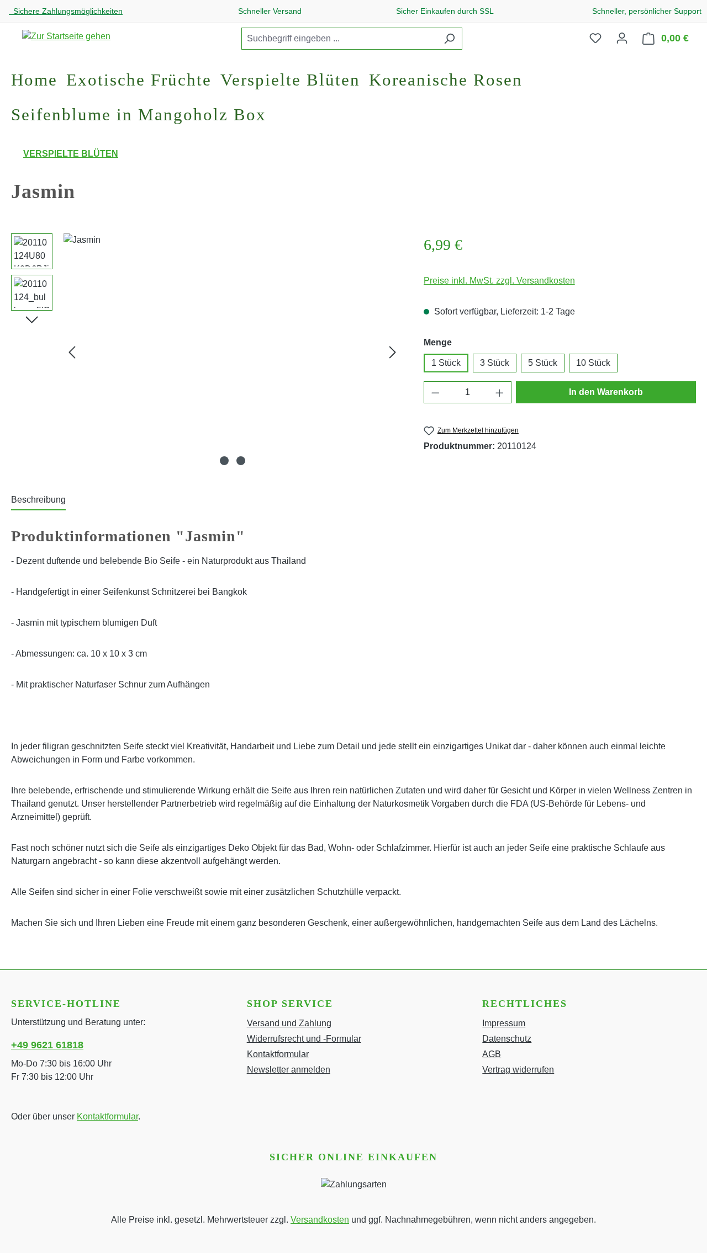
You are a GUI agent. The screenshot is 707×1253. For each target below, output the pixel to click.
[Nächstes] (392, 352)
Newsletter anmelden (288, 1069)
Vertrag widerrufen (518, 1069)
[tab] (38, 500)
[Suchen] (449, 39)
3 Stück (494, 362)
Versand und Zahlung (289, 1023)
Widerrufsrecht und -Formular (304, 1038)
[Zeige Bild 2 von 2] (240, 460)
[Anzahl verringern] (435, 392)
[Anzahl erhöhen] (499, 392)
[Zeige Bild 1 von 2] (224, 460)
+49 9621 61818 (47, 1045)
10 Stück (593, 362)
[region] (206, 352)
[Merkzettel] (595, 38)
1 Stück (446, 362)
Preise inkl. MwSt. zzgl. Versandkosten (499, 280)
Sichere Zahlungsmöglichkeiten (66, 11)
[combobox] (339, 39)
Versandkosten (320, 1219)
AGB (491, 1054)
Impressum (503, 1023)
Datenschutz (506, 1038)
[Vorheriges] (72, 352)
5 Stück (542, 362)
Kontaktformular (107, 1116)
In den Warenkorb (606, 392)
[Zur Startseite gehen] (66, 36)
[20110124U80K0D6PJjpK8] (232, 352)
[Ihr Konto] (622, 38)
